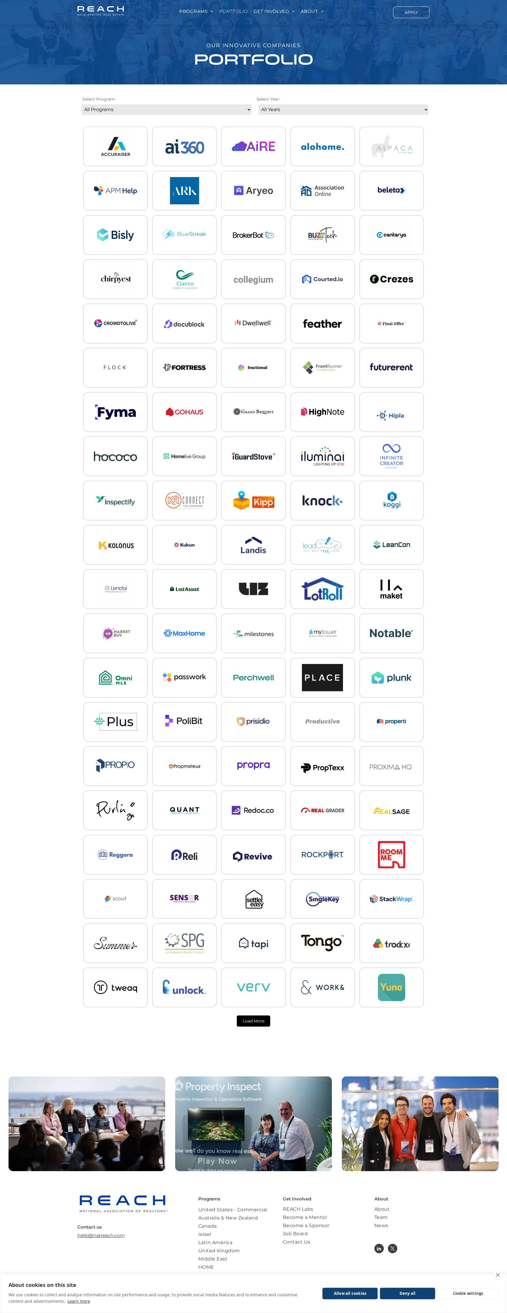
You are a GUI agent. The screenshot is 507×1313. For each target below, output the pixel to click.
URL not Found (253, 600)
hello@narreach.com (100, 1235)
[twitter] (392, 1249)
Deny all (408, 1293)
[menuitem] (196, 11)
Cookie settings (468, 1293)
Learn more (78, 1301)
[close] (498, 1275)
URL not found (184, 467)
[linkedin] (379, 1249)
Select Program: (99, 99)
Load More (253, 1021)
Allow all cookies (350, 1293)
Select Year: (268, 99)
